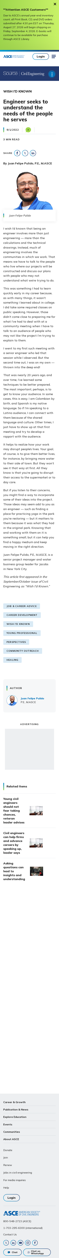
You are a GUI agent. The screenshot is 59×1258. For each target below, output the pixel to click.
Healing (12, 659)
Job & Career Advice (22, 606)
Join (5, 1157)
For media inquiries (14, 1180)
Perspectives (16, 642)
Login (41, 56)
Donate (7, 1150)
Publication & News (15, 1109)
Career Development (22, 615)
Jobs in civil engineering (17, 1172)
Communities (11, 1131)
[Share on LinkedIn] (33, 153)
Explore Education (14, 1116)
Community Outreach (23, 650)
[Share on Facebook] (17, 153)
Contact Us (10, 1234)
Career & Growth (14, 1102)
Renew (7, 1165)
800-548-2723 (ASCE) (17, 1221)
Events (7, 1124)
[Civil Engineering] (31, 73)
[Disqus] (29, 938)
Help (6, 1187)
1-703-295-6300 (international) (23, 1228)
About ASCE (11, 1139)
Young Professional (22, 633)
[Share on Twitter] (25, 153)
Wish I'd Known (18, 624)
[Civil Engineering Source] (10, 73)
